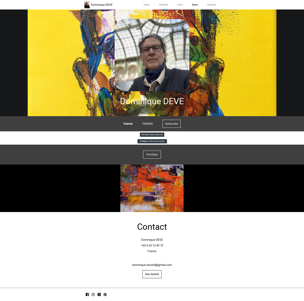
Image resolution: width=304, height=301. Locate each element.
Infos (180, 4)
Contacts (211, 4)
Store (195, 4)
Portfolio (163, 4)
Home (147, 4)
